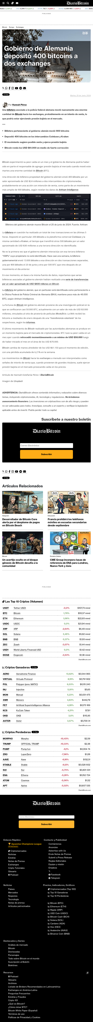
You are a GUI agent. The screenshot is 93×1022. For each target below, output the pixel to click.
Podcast (14, 874)
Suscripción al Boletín (18, 962)
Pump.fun (26, 749)
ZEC (62, 8)
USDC (6, 623)
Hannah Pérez (19, 104)
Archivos (12, 983)
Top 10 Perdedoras (59, 896)
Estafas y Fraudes (17, 997)
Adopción (5, 516)
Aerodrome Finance (26, 673)
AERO (6, 673)
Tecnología (13, 899)
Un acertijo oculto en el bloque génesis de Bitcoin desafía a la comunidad (20, 563)
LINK (84, 8)
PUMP (6, 749)
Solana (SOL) (56, 920)
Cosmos (25, 780)
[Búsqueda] (9, 3)
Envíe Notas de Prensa (60, 854)
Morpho (25, 738)
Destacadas (14, 951)
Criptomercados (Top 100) (63, 889)
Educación (51, 516)
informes (30, 322)
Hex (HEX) (55, 927)
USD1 (5, 649)
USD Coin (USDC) (59, 913)
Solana (17, 634)
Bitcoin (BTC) (56, 903)
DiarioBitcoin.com (85, 659)
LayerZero (26, 754)
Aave (23, 759)
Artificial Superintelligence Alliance (33, 705)
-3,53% (52, 8)
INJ (4, 689)
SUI (5, 770)
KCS (5, 710)
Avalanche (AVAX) (59, 930)
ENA (5, 775)
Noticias (12, 854)
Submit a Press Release (60, 857)
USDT (6, 608)
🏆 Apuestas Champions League (25, 845)
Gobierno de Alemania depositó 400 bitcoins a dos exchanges (41, 55)
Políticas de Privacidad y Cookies (24, 1017)
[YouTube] (17, 88)
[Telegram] (21, 88)
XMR (5, 700)
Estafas (12, 857)
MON (5, 694)
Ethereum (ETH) (58, 906)
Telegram (55, 878)
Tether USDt (20, 608)
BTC (5, 613)
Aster (19, 721)
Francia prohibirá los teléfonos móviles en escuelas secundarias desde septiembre (67, 522)
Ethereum (18, 618)
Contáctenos (55, 844)
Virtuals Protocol (24, 679)
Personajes (13, 955)
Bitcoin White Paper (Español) (22, 1010)
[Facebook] (10, 88)
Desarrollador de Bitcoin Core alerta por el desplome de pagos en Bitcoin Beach (21, 522)
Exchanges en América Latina (22, 990)
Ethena (24, 775)
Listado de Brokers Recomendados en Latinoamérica (34, 986)
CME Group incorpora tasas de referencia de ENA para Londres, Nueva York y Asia (69, 563)
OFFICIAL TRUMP (30, 743)
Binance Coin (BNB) (60, 933)
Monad (19, 694)
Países (11, 889)
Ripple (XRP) (56, 910)
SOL (5, 634)
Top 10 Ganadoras (59, 892)
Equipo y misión (56, 864)
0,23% (5, 8)
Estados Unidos (55, 556)
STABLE (7, 764)
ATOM (6, 780)
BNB (5, 639)
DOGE (37, 8)
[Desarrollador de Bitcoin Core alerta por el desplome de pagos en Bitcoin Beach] (22, 503)
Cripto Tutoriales (16, 868)
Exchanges (20, 27)
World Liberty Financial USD (27, 649)
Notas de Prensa (16, 861)
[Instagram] (13, 88)
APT (5, 785)
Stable (24, 764)
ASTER (6, 721)
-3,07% (74, 8)
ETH (5, 618)
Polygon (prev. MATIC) (27, 684)
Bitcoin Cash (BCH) (59, 916)
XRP (5, 628)
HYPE (15, 8)
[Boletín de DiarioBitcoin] (25, 88)
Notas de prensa (16, 902)
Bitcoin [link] (18, 114)
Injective (20, 689)
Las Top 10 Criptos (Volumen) (24, 601)
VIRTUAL (7, 679)
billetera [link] (11, 109)
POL (5, 684)
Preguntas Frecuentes (19, 993)
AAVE (6, 759)
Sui (22, 770)
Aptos (24, 785)
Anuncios (53, 847)
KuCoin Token (23, 710)
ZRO (5, 754)
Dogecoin (18, 655)
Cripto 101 (13, 1000)
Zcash (17, 644)
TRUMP (7, 743)
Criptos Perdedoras (18, 732)
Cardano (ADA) (57, 923)
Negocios (12, 896)
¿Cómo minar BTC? (17, 1007)
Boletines (12, 965)
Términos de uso (16, 1014)
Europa (11, 27)
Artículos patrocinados (19, 906)
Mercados (13, 892)
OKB (5, 715)
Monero (20, 700)
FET (5, 705)
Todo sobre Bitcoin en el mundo (23, 958)
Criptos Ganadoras (17, 667)
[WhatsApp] (7, 88)
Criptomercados (18, 851)
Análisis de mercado (18, 945)
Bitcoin (4, 27)
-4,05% (26, 8)
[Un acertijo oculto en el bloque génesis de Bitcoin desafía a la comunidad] (22, 543)
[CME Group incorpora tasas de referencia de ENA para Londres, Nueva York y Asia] (70, 543)
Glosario (12, 871)
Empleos (53, 867)
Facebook (55, 874)
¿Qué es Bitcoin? (16, 1003)
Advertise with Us (57, 850)
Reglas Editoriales (57, 861)
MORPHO (8, 738)
